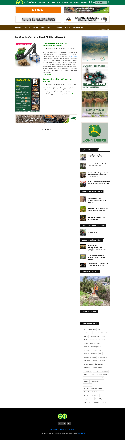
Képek (58, 2)
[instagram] (92, 2)
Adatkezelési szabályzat (67, 429)
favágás (86, 381)
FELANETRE (81, 433)
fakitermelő (94, 353)
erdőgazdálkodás (94, 336)
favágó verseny (88, 364)
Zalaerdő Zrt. (87, 385)
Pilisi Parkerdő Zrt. (95, 343)
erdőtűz (86, 353)
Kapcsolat (84, 2)
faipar (92, 374)
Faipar (43, 27)
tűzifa (100, 350)
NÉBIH (86, 340)
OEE (100, 353)
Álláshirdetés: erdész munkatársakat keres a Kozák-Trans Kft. (97, 200)
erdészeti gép (88, 333)
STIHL (99, 329)
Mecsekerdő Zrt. (95, 381)
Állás (53, 2)
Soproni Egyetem (100, 399)
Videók (48, 2)
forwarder (87, 392)
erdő (103, 340)
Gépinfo (35, 27)
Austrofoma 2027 (93, 232)
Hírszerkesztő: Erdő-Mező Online (56, 48)
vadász (103, 336)
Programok (64, 2)
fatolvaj (86, 374)
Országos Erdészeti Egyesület (92, 347)
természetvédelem (97, 367)
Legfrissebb (42, 2)
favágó (98, 340)
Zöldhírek (59, 27)
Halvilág (67, 27)
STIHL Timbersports (97, 392)
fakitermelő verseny (101, 374)
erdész (92, 340)
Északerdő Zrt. (99, 364)
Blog (71, 2)
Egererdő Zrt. (95, 395)
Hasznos (76, 2)
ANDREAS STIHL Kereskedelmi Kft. (93, 378)
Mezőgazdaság (78, 27)
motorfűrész (87, 371)
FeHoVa (104, 402)
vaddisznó (96, 402)
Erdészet (18, 27)
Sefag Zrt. (102, 360)
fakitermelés (104, 333)
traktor (86, 343)
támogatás (87, 360)
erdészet (95, 360)
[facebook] (89, 2)
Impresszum (54, 429)
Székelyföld (87, 350)
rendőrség (87, 367)
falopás (95, 350)
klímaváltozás (104, 371)
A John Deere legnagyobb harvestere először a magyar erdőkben (97, 257)
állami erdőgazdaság (90, 329)
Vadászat (27, 27)
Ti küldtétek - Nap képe (90, 272)
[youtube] (94, 2)
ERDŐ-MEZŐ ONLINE (30, 2)
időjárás (96, 371)
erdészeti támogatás (90, 357)
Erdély (86, 336)
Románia (86, 395)
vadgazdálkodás (88, 399)
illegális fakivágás (102, 357)
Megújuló (50, 27)
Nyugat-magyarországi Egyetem (93, 388)
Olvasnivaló (20, 34)
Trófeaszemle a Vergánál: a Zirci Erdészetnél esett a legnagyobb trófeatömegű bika (98, 174)
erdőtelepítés (87, 402)
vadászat (96, 333)
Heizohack (74, 56)
